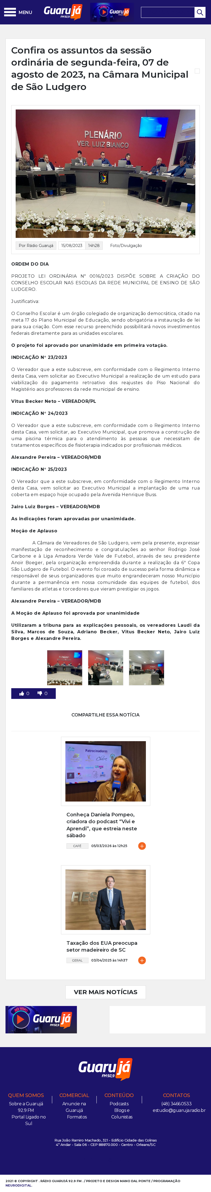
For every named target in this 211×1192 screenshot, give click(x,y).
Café (77, 846)
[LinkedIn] (119, 1161)
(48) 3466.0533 (176, 1103)
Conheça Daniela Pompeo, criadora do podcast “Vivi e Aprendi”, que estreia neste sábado (101, 825)
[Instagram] (82, 1161)
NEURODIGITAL (18, 1185)
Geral (77, 960)
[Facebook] (92, 1161)
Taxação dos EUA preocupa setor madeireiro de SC (101, 946)
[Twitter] (101, 1161)
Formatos (77, 1117)
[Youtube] (110, 1161)
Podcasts (119, 1103)
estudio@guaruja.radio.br (179, 1110)
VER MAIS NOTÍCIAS (105, 992)
